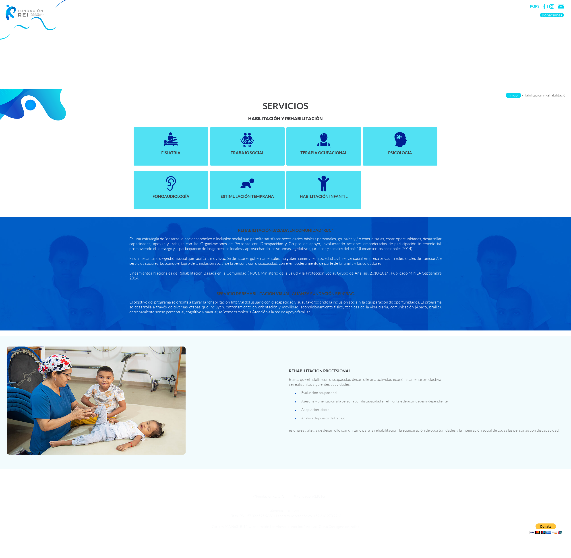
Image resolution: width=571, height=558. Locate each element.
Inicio (513, 95)
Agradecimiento (489, 15)
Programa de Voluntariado (447, 15)
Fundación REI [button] (359, 15)
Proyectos (409, 15)
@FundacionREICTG (269, 496)
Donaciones (552, 15)
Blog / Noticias (521, 15)
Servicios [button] (387, 15)
